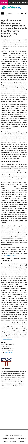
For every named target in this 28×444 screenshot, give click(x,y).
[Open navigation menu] (2, 13)
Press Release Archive (16, 435)
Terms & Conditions (20, 438)
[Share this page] (26, 13)
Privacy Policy (21, 441)
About (7, 435)
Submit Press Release (8, 438)
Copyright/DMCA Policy (9, 441)
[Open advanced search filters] (22, 13)
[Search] (18, 13)
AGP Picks (4, 2)
